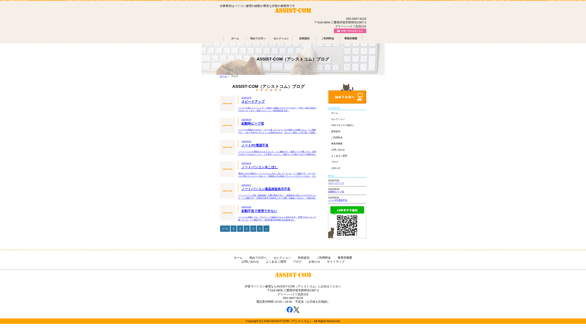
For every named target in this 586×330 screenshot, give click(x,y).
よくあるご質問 (339, 156)
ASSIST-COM (293, 11)
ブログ (334, 162)
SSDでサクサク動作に (342, 125)
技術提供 (304, 38)
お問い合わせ (338, 149)
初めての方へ (258, 38)
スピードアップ (336, 183)
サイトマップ (335, 261)
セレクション (281, 38)
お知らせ (335, 168)
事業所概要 (350, 38)
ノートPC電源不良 (337, 200)
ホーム (235, 38)
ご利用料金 (327, 38)
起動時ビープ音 (336, 192)
